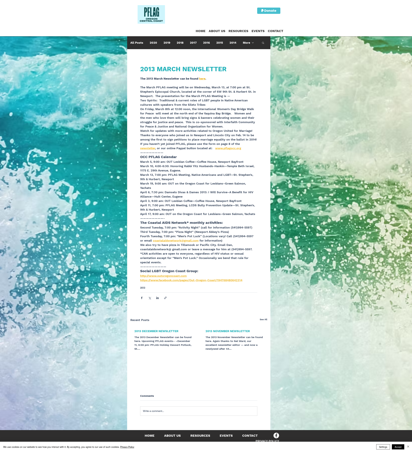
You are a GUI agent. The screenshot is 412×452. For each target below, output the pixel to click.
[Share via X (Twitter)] (149, 297)
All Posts (136, 42)
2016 (206, 42)
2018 (180, 42)
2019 (167, 42)
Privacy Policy (127, 446)
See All (263, 319)
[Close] (408, 446)
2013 (142, 287)
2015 (219, 42)
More (246, 42)
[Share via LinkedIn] (157, 297)
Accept (398, 446)
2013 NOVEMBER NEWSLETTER (228, 331)
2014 (232, 42)
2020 (153, 42)
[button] (238, 31)
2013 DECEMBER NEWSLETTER (156, 331)
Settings (383, 446)
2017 (193, 42)
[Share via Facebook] (141, 297)
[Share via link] (165, 297)
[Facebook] (276, 435)
